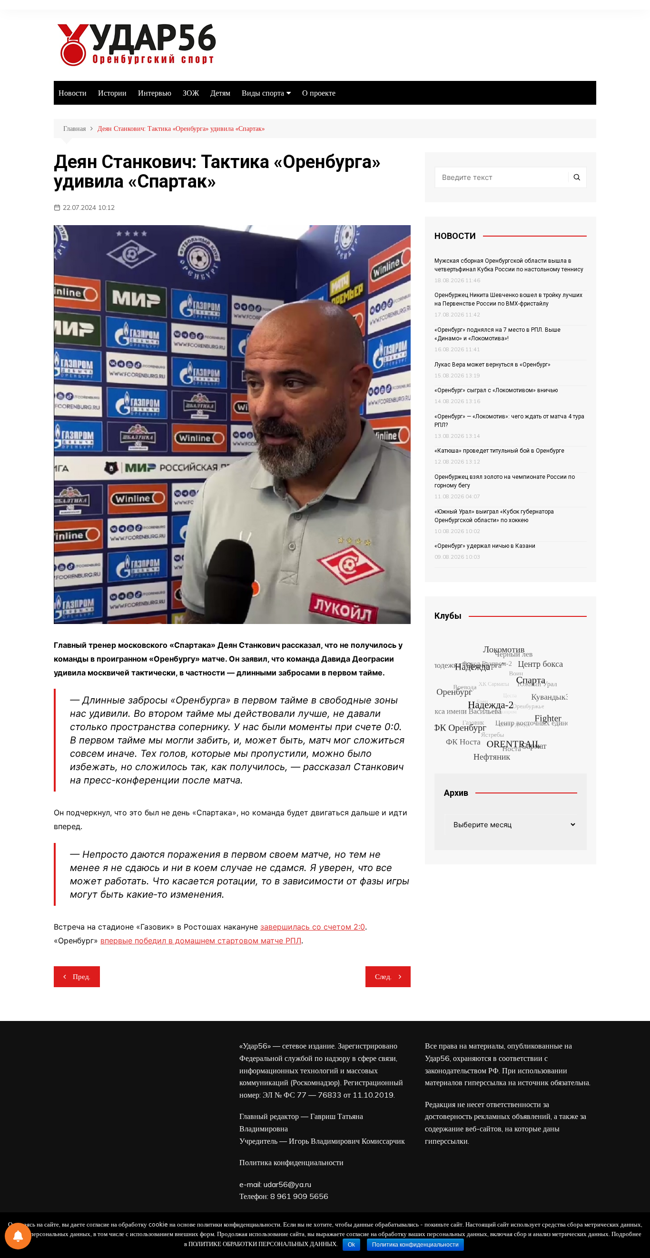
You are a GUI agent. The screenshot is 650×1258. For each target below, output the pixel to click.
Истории (112, 93)
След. (383, 976)
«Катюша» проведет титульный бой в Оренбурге (499, 450)
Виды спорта (263, 93)
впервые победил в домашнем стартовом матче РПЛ (200, 940)
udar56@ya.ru (287, 1184)
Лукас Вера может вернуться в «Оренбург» (492, 364)
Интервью (154, 93)
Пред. (81, 976)
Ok (351, 1244)
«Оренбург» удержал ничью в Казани (484, 546)
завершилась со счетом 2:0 (312, 926)
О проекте (318, 93)
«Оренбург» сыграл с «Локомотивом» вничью (496, 390)
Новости (73, 93)
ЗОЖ (191, 93)
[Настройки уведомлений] (18, 1236)
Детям (220, 93)
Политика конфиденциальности (291, 1162)
